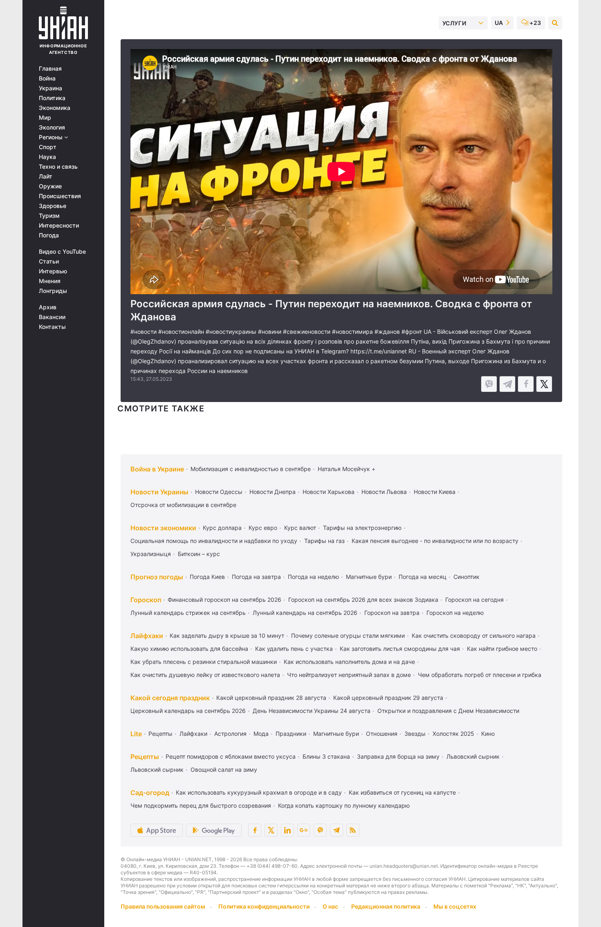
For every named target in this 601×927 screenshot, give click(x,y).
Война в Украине (157, 469)
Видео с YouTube (62, 251)
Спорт (47, 147)
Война (47, 78)
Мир (45, 117)
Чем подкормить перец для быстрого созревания (200, 805)
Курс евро (263, 527)
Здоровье (52, 206)
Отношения (381, 733)
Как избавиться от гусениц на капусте (402, 792)
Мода (261, 733)
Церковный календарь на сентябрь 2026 (188, 710)
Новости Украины (159, 492)
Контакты (52, 327)
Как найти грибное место (502, 648)
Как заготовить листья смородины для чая (400, 648)
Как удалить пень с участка (294, 648)
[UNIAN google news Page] (303, 830)
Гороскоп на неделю (455, 612)
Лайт (45, 176)
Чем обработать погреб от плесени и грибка (479, 674)
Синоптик (466, 576)
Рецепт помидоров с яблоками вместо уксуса (231, 756)
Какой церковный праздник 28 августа (271, 697)
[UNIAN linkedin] (287, 830)
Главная (50, 68)
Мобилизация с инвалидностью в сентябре (251, 468)
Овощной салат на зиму (224, 769)
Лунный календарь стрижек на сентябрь (188, 612)
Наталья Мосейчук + (346, 468)
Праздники (291, 733)
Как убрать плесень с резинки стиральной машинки (203, 661)
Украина (50, 88)
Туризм (49, 215)
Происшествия (60, 196)
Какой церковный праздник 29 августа (388, 697)
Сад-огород (149, 793)
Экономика (54, 108)
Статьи (49, 261)
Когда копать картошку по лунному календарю (344, 805)
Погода (49, 235)
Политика (52, 98)
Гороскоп (145, 600)
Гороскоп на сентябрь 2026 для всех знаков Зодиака (363, 599)
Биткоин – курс (199, 553)
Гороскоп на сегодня (474, 599)
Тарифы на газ (324, 540)
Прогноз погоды (156, 577)
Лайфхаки (146, 636)
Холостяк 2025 (453, 733)
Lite (136, 734)
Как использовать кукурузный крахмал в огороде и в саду (259, 792)
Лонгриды (53, 291)
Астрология (230, 733)
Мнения (50, 281)
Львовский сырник (473, 756)
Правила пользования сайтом (163, 906)
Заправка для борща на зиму (398, 756)
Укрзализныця (150, 553)
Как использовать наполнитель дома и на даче (349, 661)
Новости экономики (163, 528)
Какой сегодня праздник (170, 698)
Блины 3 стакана (326, 756)
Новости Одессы (218, 491)
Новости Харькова (328, 491)
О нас (330, 906)
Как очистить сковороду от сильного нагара (474, 635)
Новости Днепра (272, 491)
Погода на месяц (422, 576)
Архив (47, 307)
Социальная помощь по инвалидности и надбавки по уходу (213, 540)
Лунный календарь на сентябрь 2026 (305, 612)
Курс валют (300, 527)
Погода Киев (207, 576)
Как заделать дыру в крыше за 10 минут (227, 635)
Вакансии (52, 317)
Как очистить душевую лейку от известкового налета (205, 674)
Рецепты (160, 733)
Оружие (50, 186)
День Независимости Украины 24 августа (311, 710)
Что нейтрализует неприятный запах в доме (349, 674)
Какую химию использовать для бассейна (189, 648)
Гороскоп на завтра (391, 612)
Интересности (59, 225)
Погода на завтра (256, 576)
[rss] (352, 830)
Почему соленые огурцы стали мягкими (348, 635)
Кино (488, 733)
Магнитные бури (369, 576)
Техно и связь (58, 166)
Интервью (53, 271)
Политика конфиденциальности (263, 906)
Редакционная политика (385, 906)
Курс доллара (222, 527)
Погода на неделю (313, 576)
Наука (47, 157)
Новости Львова (384, 491)
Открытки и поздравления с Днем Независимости (448, 710)
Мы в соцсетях (454, 906)
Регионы (51, 137)
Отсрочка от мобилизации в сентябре (183, 504)
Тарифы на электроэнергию (362, 527)
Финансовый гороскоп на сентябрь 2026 (224, 599)
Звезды (415, 733)
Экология (52, 127)
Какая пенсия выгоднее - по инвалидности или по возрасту (435, 540)
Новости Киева (434, 491)
